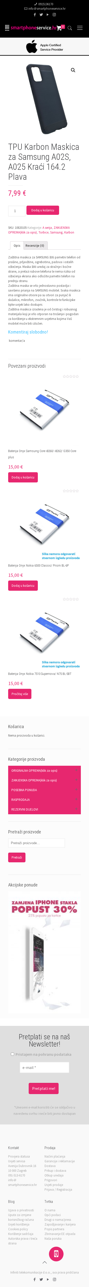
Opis (17, 245)
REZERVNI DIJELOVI (24, 809)
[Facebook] (35, 14)
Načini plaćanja (54, 1156)
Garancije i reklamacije (59, 1161)
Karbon (69, 232)
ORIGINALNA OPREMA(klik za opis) (34, 770)
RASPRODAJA (20, 800)
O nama (49, 1210)
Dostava (50, 1166)
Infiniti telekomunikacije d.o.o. (30, 1272)
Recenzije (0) (34, 245)
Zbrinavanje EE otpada (59, 1234)
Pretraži (17, 857)
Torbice (43, 232)
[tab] (17, 245)
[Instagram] (54, 14)
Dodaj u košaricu (42, 210)
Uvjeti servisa (16, 1161)
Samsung (56, 232)
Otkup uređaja (54, 1175)
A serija (47, 228)
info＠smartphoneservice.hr (47, 8)
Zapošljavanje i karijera (60, 1224)
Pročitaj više (20, 694)
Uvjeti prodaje (53, 1185)
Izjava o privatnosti (21, 1210)
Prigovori (50, 1180)
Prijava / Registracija (58, 1189)
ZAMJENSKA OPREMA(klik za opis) (34, 780)
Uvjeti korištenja (18, 1224)
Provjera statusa (19, 1156)
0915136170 (45, 4)
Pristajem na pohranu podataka (43, 1054)
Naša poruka (53, 1238)
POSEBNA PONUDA (24, 790)
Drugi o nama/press (57, 1220)
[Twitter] (41, 14)
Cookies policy (18, 1229)
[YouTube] (47, 14)
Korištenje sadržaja (20, 1234)
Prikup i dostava (55, 1171)
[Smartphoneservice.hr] (31, 27)
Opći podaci (52, 1215)
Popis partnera (54, 1229)
